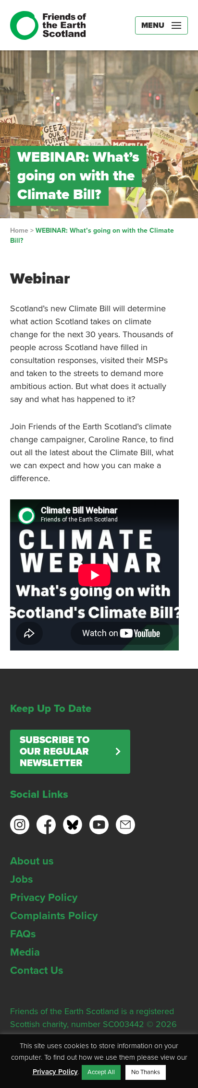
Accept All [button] (101, 1072)
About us (32, 861)
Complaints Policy (54, 916)
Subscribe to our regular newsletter (54, 751)
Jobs (21, 879)
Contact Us (36, 970)
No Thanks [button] (145, 1072)
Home (19, 230)
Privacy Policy (43, 897)
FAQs (23, 934)
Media (25, 952)
